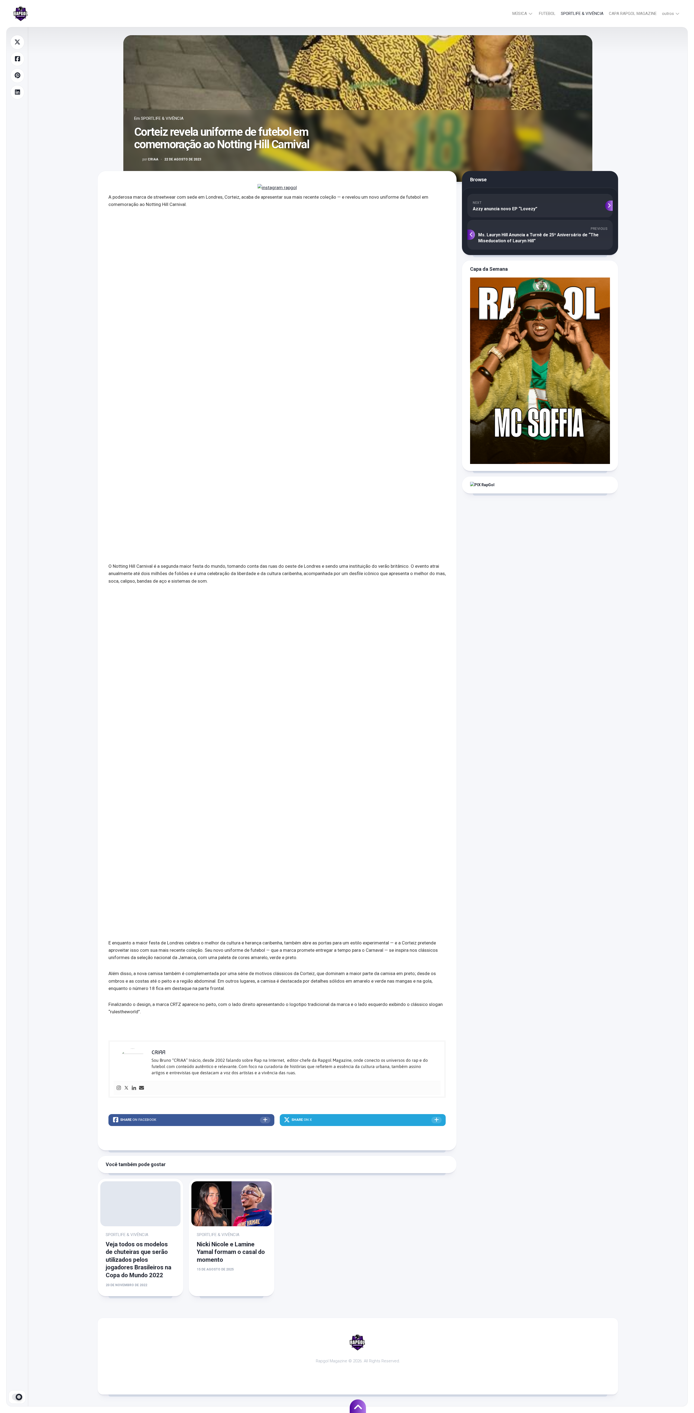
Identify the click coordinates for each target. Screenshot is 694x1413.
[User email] (141, 1088)
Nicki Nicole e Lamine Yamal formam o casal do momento (231, 1252)
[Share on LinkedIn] (17, 92)
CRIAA (150, 159)
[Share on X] (17, 42)
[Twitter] (126, 1088)
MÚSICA (519, 13)
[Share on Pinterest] (17, 76)
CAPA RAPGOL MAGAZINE (633, 13)
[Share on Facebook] (17, 59)
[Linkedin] (133, 1088)
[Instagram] (118, 1088)
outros (668, 13)
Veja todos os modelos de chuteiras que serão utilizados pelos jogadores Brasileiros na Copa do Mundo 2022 (138, 1260)
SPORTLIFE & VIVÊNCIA (582, 13)
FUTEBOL (547, 13)
